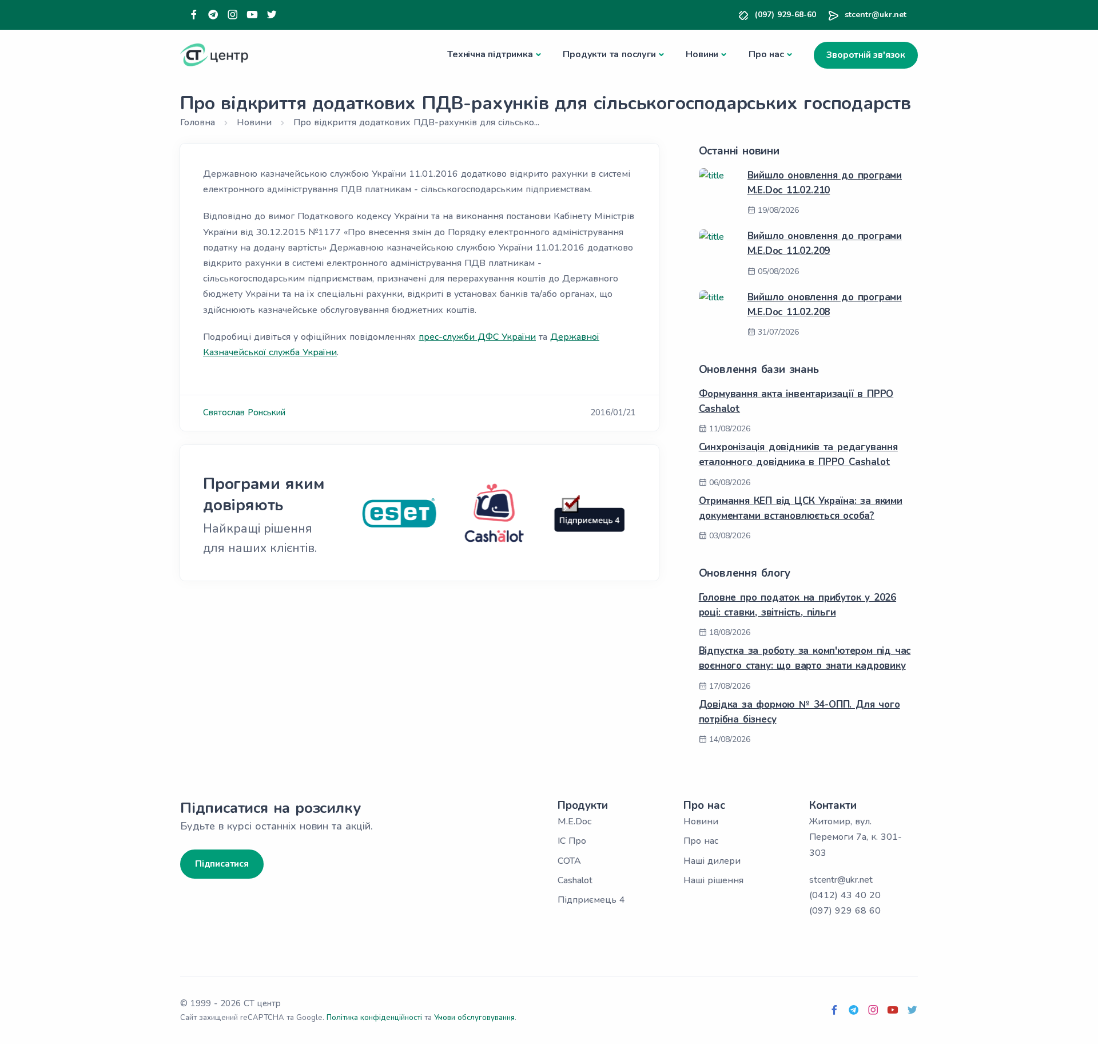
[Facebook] (194, 15)
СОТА (569, 861)
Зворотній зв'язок (865, 55)
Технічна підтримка (489, 54)
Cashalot (575, 880)
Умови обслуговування (474, 1018)
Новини (702, 54)
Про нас (766, 54)
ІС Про (572, 841)
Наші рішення (713, 880)
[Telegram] (213, 15)
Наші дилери (712, 861)
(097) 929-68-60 (785, 14)
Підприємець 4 (591, 900)
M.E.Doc (574, 821)
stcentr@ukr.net (875, 14)
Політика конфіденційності (374, 1018)
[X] (271, 15)
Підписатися (222, 864)
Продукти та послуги (609, 54)
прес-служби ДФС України (477, 337)
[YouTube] (252, 15)
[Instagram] (232, 15)
